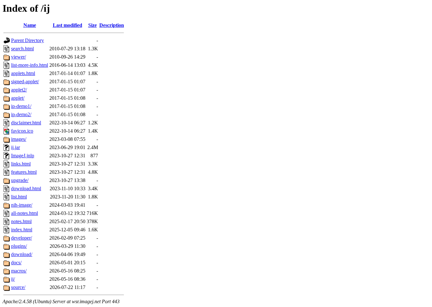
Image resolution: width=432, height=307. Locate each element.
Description (111, 25)
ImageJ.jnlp (22, 155)
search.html (22, 48)
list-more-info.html (29, 65)
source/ (18, 287)
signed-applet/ (25, 81)
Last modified (67, 25)
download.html (26, 188)
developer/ (21, 238)
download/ (21, 254)
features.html (24, 172)
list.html (19, 196)
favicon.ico (22, 131)
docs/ (16, 262)
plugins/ (19, 246)
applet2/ (19, 89)
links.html (21, 163)
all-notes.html (24, 213)
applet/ (17, 98)
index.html (21, 229)
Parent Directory (27, 40)
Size (92, 25)
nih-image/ (21, 205)
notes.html (21, 221)
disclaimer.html (26, 122)
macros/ (19, 270)
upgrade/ (19, 180)
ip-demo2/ (21, 114)
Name (29, 25)
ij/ (13, 279)
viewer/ (18, 57)
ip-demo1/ (21, 106)
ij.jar (15, 147)
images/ (18, 139)
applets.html (23, 73)
